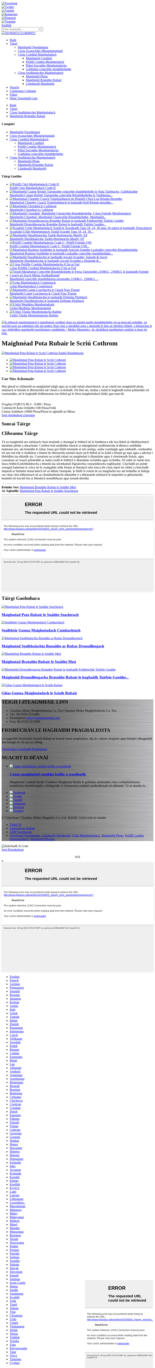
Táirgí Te (15, 824)
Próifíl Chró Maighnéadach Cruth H (33, 188)
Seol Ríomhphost (13, 849)
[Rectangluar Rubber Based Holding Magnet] (42, 638)
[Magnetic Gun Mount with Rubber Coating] (32, 685)
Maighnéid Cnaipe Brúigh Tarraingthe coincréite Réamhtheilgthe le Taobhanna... (61, 195)
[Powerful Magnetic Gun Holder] (33, 622)
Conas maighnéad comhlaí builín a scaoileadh (48, 774)
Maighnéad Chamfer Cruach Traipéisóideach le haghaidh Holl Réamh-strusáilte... (61, 202)
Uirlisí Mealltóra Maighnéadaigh (30, 308)
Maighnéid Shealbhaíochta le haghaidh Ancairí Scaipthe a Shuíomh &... (55, 260)
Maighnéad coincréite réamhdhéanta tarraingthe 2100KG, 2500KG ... (54, 279)
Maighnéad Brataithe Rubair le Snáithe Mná (48, 487)
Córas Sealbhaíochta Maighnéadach (40, 72)
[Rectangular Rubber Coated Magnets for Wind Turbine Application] (59, 669)
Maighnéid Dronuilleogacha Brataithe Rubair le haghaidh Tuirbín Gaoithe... (58, 224)
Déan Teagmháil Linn (24, 98)
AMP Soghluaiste (21, 832)
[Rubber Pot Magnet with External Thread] (32, 607)
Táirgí (13, 43)
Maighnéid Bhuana (42, 839)
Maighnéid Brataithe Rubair (43, 80)
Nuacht (14, 87)
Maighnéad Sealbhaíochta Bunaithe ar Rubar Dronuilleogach (53, 646)
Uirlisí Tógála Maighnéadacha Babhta (34, 315)
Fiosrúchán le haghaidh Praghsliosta (24, 749)
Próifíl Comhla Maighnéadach (45, 62)
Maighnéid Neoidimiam (33, 47)
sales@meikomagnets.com (43, 718)
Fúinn (13, 94)
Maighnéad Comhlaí (39, 58)
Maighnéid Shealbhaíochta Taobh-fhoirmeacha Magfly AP (47, 239)
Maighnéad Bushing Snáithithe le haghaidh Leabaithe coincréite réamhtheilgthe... (61, 253)
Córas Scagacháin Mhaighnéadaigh (40, 51)
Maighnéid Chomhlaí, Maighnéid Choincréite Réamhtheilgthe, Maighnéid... (58, 217)
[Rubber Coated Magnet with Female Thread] (31, 653)
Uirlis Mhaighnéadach (86, 835)
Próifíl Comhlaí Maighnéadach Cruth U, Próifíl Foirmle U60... (49, 246)
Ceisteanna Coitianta (23, 91)
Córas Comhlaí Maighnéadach (37, 54)
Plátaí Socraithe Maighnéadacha (46, 65)
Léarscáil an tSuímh (22, 828)
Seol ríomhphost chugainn (18, 415)
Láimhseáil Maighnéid (40, 83)
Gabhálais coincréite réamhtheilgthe (48, 69)
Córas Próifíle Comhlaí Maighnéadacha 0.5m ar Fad (43, 268)
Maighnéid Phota (37, 76)
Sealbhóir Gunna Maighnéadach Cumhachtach (41, 630)
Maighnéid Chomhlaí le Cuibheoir (31, 209)
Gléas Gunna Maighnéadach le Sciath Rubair (39, 693)
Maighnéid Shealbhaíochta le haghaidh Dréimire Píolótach (47, 301)
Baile (13, 40)
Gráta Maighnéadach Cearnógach (31, 286)
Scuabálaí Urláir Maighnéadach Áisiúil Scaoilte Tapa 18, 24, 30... (51, 231)
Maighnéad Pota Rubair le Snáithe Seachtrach (49, 491)
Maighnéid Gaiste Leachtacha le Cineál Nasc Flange (43, 293)
